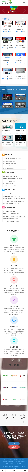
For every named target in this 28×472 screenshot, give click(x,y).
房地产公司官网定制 (20, 45)
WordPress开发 (10, 172)
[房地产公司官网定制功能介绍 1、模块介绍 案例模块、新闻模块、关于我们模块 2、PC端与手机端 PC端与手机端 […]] (20, 40)
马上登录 (14, 444)
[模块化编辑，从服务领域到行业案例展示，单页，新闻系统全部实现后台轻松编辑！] (20, 56)
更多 (23, 18)
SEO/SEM (8, 155)
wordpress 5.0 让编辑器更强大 (9, 181)
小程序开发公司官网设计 (22, 60)
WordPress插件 (10, 190)
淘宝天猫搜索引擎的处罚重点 (9, 161)
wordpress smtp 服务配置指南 (9, 211)
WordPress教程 (10, 207)
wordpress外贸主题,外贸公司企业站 (12, 45)
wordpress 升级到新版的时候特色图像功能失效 (12, 178)
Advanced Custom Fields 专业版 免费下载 (11, 196)
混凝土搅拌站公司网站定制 (9, 60)
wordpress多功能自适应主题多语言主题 (11, 203)
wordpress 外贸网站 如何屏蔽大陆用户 (11, 176)
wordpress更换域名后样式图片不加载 (10, 218)
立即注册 (14, 447)
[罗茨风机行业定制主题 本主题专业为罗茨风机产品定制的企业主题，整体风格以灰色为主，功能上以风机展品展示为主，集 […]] (20, 71)
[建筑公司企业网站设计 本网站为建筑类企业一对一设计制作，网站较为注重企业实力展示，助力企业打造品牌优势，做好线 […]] (7, 71)
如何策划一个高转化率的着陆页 (9, 163)
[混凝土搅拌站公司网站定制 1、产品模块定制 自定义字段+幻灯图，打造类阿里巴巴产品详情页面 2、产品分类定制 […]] (7, 56)
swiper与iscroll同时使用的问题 (9, 142)
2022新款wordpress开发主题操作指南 (11, 213)
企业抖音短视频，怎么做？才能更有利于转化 (12, 158)
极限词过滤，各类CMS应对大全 (9, 186)
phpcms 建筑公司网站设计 (9, 76)
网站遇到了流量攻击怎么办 (8, 168)
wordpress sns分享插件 (8, 193)
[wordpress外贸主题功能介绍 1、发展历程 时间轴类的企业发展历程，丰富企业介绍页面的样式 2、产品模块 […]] (7, 40)
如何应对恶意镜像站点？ (8, 183)
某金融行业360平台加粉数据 (9, 166)
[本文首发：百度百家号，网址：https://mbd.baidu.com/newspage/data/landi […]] (7, 24)
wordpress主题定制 (8, 3)
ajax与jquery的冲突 (20, 142)
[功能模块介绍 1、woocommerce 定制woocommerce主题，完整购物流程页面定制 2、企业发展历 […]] (20, 24)
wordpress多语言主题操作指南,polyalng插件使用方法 (14, 216)
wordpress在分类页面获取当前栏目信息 (11, 221)
